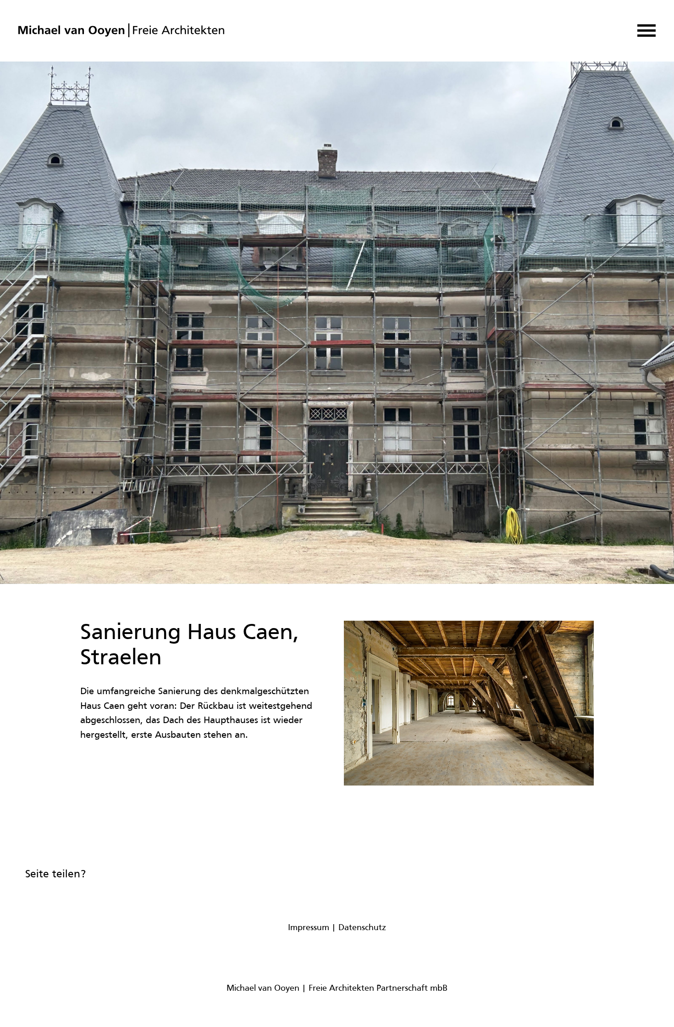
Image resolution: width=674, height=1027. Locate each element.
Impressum (308, 928)
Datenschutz (362, 928)
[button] (646, 30)
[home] (121, 31)
